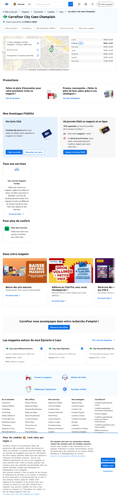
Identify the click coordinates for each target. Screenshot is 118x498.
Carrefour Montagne (79, 419)
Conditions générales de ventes (103, 404)
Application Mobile (55, 403)
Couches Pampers (31, 419)
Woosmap (32, 70)
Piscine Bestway (31, 432)
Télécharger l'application (45, 389)
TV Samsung (6, 425)
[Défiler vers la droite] (109, 282)
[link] (41, 349)
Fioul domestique (54, 425)
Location (51, 432)
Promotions (6, 403)
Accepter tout (108, 460)
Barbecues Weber (31, 406)
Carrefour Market (78, 406)
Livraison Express (54, 419)
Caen (61, 11)
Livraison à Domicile (55, 412)
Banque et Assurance (55, 428)
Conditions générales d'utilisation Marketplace (104, 409)
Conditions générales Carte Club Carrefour (105, 426)
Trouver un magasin (43, 377)
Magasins (25, 11)
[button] (29, 4)
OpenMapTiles (42, 70)
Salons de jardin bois (32, 415)
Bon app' (75, 422)
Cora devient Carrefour (80, 428)
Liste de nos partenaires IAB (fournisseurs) (67, 456)
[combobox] (54, 4)
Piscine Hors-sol (31, 425)
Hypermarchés (77, 403)
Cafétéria (75, 425)
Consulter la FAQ (78, 389)
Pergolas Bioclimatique (33, 409)
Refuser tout (108, 466)
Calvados (51, 11)
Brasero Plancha (31, 403)
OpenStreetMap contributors (59, 70)
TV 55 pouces (30, 428)
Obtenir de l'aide (78, 377)
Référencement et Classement (101, 431)
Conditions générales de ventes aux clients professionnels (103, 419)
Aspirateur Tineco (8, 428)
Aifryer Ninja (29, 422)
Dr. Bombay (6, 409)
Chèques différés (8, 406)
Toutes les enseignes (79, 432)
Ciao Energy (6, 412)
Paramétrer (108, 471)
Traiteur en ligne (54, 422)
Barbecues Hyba (31, 412)
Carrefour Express (78, 412)
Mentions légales (101, 414)
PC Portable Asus (8, 419)
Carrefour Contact (78, 415)
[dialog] (59, 465)
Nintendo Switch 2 (8, 432)
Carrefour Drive (53, 409)
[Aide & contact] (79, 4)
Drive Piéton (53, 415)
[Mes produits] (85, 4)
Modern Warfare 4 (8, 415)
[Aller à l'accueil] (7, 4)
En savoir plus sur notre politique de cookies (21, 494)
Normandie (38, 11)
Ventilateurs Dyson (9, 422)
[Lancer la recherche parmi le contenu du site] (70, 4)
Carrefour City (77, 409)
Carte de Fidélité (54, 406)
